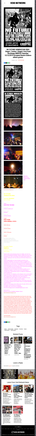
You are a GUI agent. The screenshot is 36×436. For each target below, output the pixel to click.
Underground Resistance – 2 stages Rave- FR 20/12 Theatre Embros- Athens (8, 349)
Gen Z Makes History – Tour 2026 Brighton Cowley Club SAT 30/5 (7, 415)
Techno (25, 329)
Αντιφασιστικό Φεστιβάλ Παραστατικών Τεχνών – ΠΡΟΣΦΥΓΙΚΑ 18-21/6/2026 (18, 395)
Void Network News (21, 60)
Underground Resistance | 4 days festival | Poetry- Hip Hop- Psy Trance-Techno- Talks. (17, 349)
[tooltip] (4, 63)
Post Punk (21, 329)
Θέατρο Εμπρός (13, 330)
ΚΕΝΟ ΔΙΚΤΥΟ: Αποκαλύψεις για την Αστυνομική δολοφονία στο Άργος (7, 395)
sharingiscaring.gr (31, 434)
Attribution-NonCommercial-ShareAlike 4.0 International (18, 434)
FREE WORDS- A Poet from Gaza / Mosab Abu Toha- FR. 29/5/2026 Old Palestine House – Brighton (29, 395)
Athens (5, 329)
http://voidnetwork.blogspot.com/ (8, 189)
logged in (10, 365)
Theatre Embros (6, 330)
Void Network (3, 434)
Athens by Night (10, 329)
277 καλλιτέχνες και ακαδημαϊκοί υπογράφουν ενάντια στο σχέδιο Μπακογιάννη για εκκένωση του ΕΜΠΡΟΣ (27, 351)
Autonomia (16, 329)
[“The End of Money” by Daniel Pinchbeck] (26, 374)
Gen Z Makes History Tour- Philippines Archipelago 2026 (17, 415)
